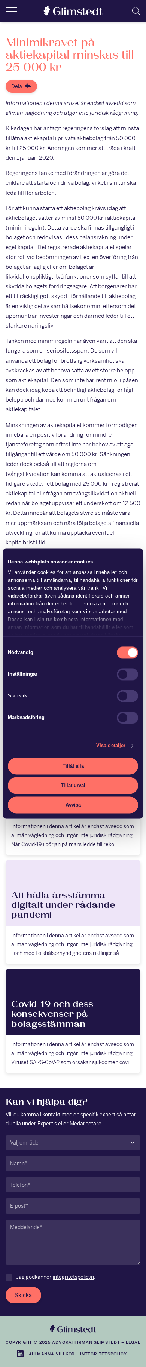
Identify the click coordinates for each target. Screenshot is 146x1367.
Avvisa (73, 805)
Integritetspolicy (103, 1354)
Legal (133, 1342)
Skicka (23, 1295)
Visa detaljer (110, 746)
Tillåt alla (73, 766)
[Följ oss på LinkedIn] (20, 1353)
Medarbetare (85, 1123)
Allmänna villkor (52, 1354)
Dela (16, 86)
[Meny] (11, 11)
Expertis (47, 1123)
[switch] (127, 674)
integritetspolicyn (73, 1277)
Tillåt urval (73, 785)
